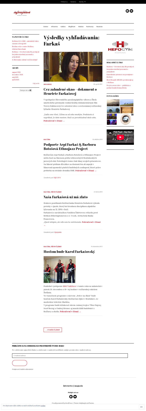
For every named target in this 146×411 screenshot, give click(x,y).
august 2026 (16, 72)
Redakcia (73, 2)
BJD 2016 (57, 178)
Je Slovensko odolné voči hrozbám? (25, 60)
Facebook (127, 11)
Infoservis (54, 27)
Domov (46, 27)
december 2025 (17, 75)
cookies (43, 406)
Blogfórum (72, 27)
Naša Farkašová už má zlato (66, 197)
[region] (120, 47)
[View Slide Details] (120, 47)
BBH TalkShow (70, 286)
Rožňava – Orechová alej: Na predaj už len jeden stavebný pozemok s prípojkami (25, 54)
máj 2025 (15, 77)
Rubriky (81, 2)
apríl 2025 (15, 80)
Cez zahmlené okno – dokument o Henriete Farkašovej (70, 91)
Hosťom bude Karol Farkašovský (69, 251)
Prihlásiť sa (64, 2)
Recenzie (99, 27)
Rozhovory (89, 27)
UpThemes (90, 403)
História (80, 27)
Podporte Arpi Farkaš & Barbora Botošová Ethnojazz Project (70, 146)
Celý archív (36, 83)
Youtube (131, 11)
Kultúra (63, 27)
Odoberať (19, 363)
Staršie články (53, 330)
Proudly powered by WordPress (62, 403)
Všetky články (56, 192)
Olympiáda (57, 232)
